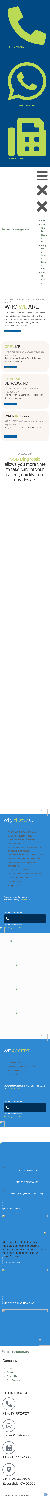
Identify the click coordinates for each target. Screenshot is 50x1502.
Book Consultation (15, 1380)
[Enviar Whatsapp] (8, 1425)
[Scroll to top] (1, 1500)
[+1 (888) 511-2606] (8, 1447)
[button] (12, 331)
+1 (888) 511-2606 (16, 1457)
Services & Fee (44, 228)
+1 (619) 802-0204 (16, 1413)
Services (11, 1372)
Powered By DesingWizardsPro (16, 1495)
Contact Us (24, 900)
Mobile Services (44, 238)
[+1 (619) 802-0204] (8, 1403)
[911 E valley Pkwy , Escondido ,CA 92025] (8, 1469)
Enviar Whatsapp (15, 1435)
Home (43, 221)
